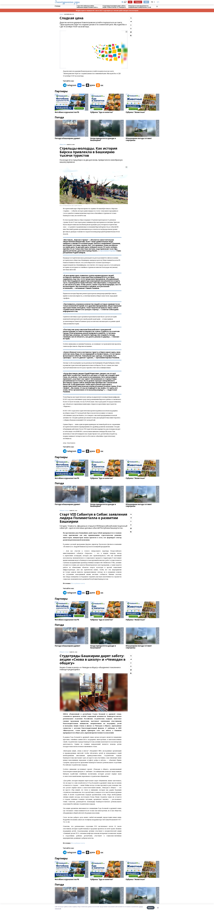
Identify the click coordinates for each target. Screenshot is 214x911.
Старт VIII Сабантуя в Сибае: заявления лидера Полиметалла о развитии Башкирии (87, 6)
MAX (146, 2)
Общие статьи (64, 510)
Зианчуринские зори (67, 1)
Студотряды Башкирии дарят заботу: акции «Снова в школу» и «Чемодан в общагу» (114, 6)
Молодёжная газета (78, 583)
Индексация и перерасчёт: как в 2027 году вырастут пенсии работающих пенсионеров (107, 10)
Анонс (61, 14)
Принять (150, 907)
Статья (57, 6)
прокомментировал (108, 251)
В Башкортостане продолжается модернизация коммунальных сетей (139, 6)
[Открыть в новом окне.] (69, 85)
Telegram (138, 2)
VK (130, 2)
